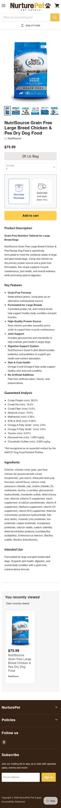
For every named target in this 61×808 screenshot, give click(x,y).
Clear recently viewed (17, 603)
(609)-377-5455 (32, 25)
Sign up (48, 777)
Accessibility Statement (13, 801)
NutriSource (14, 138)
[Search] (54, 17)
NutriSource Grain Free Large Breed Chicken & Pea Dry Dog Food (19, 663)
